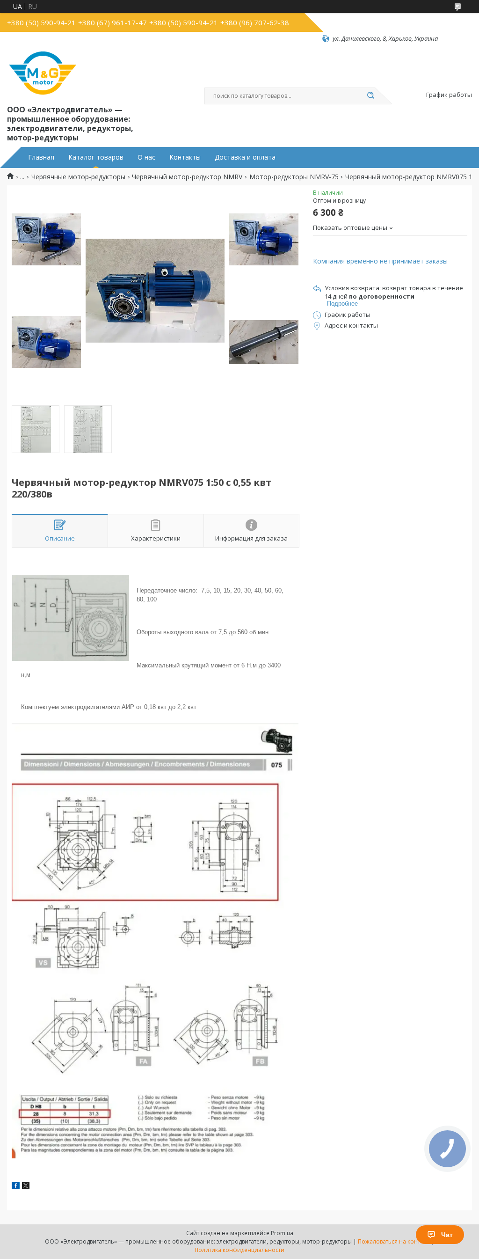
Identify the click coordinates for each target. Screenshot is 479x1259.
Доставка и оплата (245, 157)
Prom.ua (282, 1233)
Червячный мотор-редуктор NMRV (187, 177)
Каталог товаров (95, 157)
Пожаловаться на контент (393, 1241)
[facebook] (16, 1186)
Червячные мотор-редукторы (78, 177)
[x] (25, 1186)
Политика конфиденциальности (239, 1250)
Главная (41, 157)
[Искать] (370, 96)
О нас (146, 157)
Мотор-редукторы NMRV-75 (294, 177)
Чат (447, 1234)
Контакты (185, 157)
